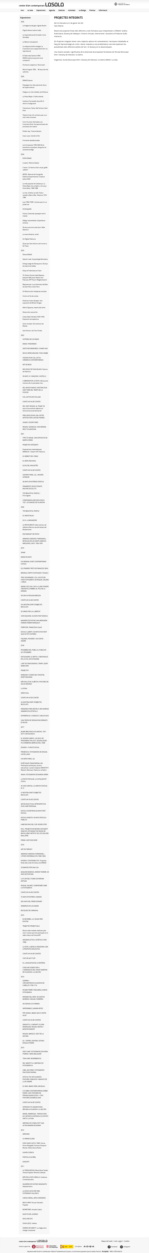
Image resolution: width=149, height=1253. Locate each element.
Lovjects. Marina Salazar (31, 163)
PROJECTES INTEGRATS (30, 445)
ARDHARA (26, 1134)
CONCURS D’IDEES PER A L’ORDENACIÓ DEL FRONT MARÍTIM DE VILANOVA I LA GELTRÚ (35, 969)
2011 (22, 1166)
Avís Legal (118, 1241)
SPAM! (23, 552)
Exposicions (41, 10)
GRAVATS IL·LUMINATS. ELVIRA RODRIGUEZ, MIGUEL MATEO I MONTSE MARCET (33, 1026)
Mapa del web (106, 1241)
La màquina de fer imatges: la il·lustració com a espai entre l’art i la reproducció (35, 48)
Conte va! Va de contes (30, 296)
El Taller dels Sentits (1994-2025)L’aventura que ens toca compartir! (33, 58)
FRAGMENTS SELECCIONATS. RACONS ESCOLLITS (32, 487)
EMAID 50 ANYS (26, 557)
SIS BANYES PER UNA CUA (30, 867)
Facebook (114, 1247)
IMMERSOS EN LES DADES (30, 906)
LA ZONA (24, 688)
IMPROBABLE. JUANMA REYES (33, 1008)
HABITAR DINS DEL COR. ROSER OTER (34, 824)
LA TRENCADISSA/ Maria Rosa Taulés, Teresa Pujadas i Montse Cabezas (35, 1171)
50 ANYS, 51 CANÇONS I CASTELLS (34, 376)
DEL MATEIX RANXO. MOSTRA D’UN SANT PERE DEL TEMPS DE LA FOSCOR (35, 390)
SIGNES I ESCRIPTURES (30, 422)
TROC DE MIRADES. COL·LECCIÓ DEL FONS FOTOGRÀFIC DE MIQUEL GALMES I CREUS (35, 579)
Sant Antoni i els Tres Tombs (32, 331)
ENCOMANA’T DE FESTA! (31, 534)
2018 (22, 645)
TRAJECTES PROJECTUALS (31, 926)
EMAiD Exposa (27, 80)
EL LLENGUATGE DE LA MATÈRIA (34, 963)
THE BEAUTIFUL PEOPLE (31, 511)
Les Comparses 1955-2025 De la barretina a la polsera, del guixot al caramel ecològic (34, 147)
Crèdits (126, 1241)
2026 (22, 22)
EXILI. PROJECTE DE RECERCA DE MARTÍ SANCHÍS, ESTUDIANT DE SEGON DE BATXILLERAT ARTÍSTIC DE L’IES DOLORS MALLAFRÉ (35, 832)
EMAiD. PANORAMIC (30, 344)
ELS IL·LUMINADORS (30, 520)
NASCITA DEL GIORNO (30, 1214)
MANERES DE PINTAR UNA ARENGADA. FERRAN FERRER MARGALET (34, 621)
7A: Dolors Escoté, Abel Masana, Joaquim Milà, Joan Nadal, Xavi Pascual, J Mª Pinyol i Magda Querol (35, 277)
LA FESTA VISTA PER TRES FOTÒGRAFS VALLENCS (31, 1192)
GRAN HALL (25, 693)
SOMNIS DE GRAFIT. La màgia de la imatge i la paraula (34, 1229)
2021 (22, 434)
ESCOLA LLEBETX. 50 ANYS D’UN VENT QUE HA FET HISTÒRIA (34, 633)
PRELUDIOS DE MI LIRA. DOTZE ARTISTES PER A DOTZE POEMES (34, 416)
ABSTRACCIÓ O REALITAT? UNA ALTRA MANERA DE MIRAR (33, 1124)
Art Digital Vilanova (29, 239)
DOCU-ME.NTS (28, 1219)
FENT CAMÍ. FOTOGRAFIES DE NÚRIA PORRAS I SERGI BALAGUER (35, 1052)
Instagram (127, 1247)
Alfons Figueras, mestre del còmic (34, 307)
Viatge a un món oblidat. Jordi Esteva (35, 92)
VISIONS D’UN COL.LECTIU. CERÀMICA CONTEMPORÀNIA (33, 359)
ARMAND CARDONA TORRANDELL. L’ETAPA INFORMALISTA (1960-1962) (33, 855)
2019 (22, 548)
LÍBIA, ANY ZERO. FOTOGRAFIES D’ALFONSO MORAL (33, 1071)
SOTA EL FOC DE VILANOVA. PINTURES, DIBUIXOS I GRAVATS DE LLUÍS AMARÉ (35, 1079)
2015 (22, 915)
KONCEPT (26, 1162)
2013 (22, 1048)
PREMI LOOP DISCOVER (29, 840)
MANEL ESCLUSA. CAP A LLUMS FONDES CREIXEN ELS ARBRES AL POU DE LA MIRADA (35, 588)
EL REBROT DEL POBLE (30, 456)
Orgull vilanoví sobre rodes (32, 30)
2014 (22, 977)
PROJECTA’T (25, 670)
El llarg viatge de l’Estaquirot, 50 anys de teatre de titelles (35, 265)
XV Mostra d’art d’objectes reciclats (35, 291)
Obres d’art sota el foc (30, 312)
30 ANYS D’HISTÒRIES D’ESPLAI (33, 482)
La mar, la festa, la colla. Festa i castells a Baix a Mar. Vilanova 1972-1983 (35, 195)
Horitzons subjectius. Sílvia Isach (34, 65)
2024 (22, 154)
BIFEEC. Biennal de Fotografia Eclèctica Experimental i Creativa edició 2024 (34, 176)
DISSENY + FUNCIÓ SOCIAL (30, 747)
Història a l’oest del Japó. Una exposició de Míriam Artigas (32, 302)
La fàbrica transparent (30, 42)
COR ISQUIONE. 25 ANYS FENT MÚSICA (34, 616)
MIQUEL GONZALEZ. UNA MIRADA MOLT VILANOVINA (34, 428)
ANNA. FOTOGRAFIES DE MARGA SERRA (34, 774)
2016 (22, 845)
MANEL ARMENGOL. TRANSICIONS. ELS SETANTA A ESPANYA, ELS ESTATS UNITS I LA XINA (35, 1116)
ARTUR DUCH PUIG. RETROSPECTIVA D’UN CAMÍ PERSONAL (33, 805)
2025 (22, 76)
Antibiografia (27, 209)
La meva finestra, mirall (31, 234)
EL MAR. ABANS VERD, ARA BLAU (34, 1086)
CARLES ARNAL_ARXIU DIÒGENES (34, 1198)
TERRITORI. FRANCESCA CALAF (31, 627)
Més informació (116, 1251)
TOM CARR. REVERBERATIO (32, 1058)
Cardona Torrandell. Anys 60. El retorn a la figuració (33, 102)
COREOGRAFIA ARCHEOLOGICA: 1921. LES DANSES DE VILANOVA (34, 501)
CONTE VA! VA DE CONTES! (30, 892)
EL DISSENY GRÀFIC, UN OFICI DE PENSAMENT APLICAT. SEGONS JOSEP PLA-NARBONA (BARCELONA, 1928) (34, 740)
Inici (22, 10)
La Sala (30, 10)
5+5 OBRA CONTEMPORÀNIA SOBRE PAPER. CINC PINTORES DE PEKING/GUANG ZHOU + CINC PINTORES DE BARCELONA (35, 1094)
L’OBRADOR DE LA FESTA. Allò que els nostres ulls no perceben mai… (35, 382)
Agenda (52, 10)
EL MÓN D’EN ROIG (29, 461)
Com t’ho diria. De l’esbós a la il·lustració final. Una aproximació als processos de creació (35, 124)
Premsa (92, 10)
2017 (22, 727)
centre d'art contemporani (32, 5)
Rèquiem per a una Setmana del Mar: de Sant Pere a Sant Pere (35, 285)
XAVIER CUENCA (28, 1152)
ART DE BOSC (27, 365)
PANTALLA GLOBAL (29, 1157)
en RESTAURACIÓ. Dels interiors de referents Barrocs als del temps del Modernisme (34, 527)
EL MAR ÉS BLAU (28, 516)
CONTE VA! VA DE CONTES (32, 402)
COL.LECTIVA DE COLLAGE (32, 397)
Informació (103, 10)
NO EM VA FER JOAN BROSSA (31, 595)
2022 (22, 335)
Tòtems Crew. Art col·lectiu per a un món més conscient (35, 116)
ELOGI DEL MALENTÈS (30, 465)
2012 (22, 1130)
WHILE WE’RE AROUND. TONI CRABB (35, 353)
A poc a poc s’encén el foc (31, 136)
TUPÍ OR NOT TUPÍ (29, 958)
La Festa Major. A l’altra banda (33, 96)
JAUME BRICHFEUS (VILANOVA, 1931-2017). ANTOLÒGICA (33, 733)
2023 (22, 250)
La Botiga (82, 10)
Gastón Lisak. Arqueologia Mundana (35, 259)
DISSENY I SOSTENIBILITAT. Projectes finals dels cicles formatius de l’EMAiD (33, 862)
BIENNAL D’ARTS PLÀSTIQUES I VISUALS (34, 573)
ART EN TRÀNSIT (26, 849)
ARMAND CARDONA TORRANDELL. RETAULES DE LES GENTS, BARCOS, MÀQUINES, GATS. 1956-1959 (35, 541)
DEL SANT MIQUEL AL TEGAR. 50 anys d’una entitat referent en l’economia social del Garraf (34, 408)
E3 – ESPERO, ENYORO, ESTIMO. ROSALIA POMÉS (33, 1042)
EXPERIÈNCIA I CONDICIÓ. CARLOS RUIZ (35, 716)
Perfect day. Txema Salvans (32, 131)
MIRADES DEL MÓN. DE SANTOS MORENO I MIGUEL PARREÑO (34, 998)
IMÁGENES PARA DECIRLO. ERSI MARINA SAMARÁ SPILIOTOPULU (35, 710)
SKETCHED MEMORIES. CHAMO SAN (35, 348)
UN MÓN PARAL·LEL (28, 759)
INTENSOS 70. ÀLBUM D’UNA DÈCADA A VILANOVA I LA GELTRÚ (34, 1108)
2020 (22, 507)
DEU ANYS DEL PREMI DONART (31, 901)
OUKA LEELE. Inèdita (30, 1223)
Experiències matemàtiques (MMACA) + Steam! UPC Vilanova (34, 450)
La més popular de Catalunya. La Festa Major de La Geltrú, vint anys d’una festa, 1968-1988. (34, 186)
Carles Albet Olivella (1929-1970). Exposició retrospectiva (34, 318)
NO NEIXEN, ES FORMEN (31, 1004)
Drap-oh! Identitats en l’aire (32, 271)
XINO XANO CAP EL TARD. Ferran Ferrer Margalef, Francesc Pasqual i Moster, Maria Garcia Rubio (34, 1145)
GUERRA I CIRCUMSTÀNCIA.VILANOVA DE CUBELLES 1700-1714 (33, 983)
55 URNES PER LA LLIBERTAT (30, 611)
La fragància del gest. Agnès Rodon (34, 26)
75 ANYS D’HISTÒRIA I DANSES (31, 897)
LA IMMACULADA (29, 1139)
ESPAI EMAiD (27, 158)
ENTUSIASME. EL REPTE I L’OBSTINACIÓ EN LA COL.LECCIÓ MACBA (34, 658)
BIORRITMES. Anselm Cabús (32, 1209)
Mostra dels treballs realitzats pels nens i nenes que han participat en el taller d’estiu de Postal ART (35, 932)
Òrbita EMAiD (27, 254)
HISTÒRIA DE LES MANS (31, 339)
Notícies (61, 10)
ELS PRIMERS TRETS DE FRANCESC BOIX (34, 568)
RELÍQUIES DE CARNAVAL (29, 910)
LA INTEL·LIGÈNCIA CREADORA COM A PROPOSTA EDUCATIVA (35, 948)
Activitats (71, 10)
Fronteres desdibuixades (31, 140)
